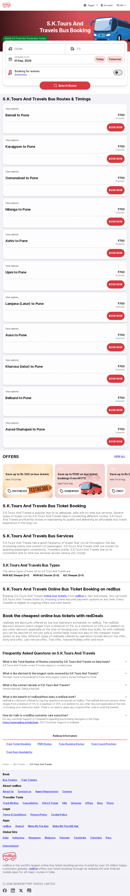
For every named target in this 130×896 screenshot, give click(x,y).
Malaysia (50, 837)
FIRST (120, 491)
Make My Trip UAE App (66, 826)
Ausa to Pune (16, 335)
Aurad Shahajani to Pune (25, 429)
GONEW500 (71, 491)
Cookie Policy (59, 814)
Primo (110, 803)
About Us (8, 791)
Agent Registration (46, 791)
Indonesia (18, 837)
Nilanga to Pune (18, 209)
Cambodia (80, 837)
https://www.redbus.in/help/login (20, 722)
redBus (79, 596)
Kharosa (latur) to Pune (24, 366)
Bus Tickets (10, 779)
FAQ (64, 803)
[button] (35, 49)
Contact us (24, 791)
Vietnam (64, 837)
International (10, 845)
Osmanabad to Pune (21, 178)
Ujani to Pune (15, 272)
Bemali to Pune (17, 115)
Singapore (34, 837)
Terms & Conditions (14, 814)
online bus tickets (55, 596)
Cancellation (30, 803)
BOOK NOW (116, 127)
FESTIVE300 (19, 491)
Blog (99, 803)
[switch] (118, 72)
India (5, 837)
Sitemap (76, 803)
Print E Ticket (50, 803)
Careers (67, 791)
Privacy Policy (38, 814)
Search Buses (67, 85)
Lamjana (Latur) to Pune (24, 304)
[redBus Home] (6, 5)
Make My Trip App (38, 826)
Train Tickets (29, 779)
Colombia (96, 837)
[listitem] (8, 469)
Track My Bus (11, 803)
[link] (28, 481)
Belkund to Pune (18, 398)
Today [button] (100, 59)
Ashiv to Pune (16, 241)
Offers (89, 803)
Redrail (19, 826)
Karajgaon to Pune (20, 147)
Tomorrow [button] (115, 59)
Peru (108, 837)
